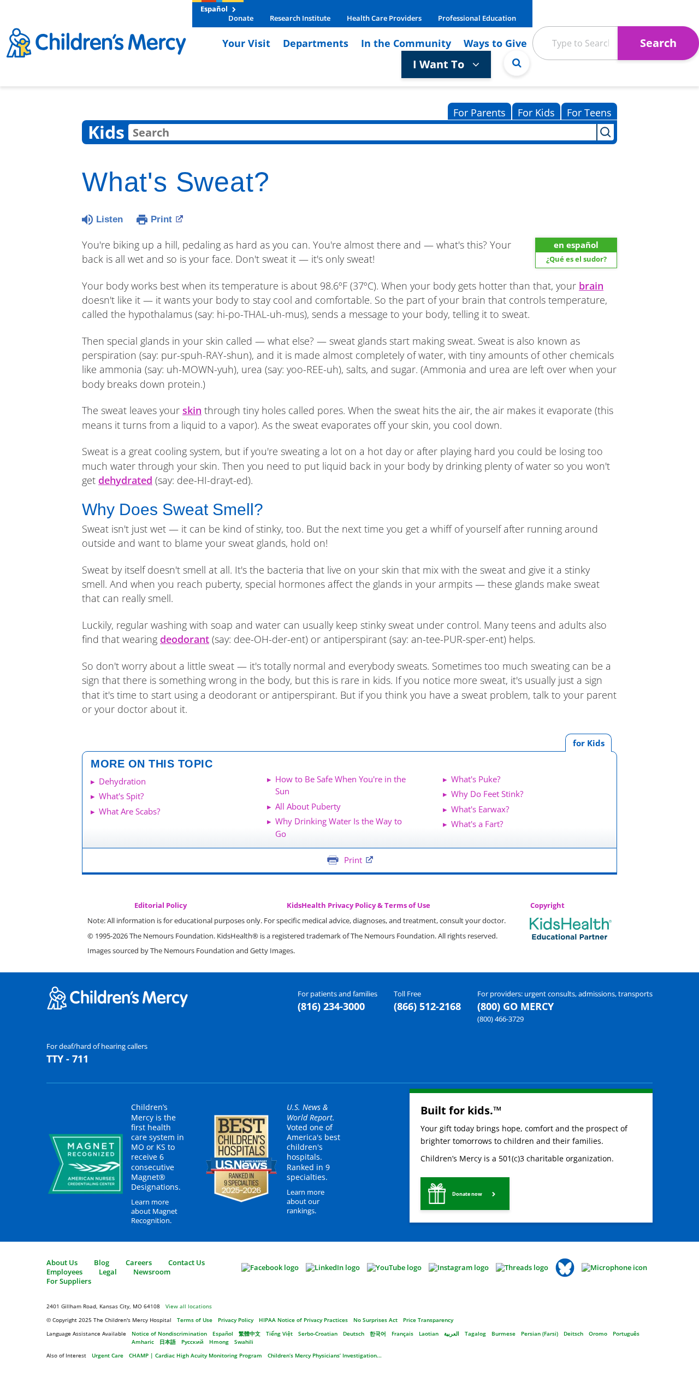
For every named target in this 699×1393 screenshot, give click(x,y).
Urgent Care (107, 1355)
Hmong (219, 1341)
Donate (240, 18)
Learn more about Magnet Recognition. (154, 1211)
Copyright (547, 905)
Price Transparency (428, 1320)
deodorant (184, 639)
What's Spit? (121, 795)
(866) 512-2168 (427, 1006)
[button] (465, 1193)
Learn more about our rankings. (305, 1201)
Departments (315, 43)
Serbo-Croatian (317, 1333)
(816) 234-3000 (331, 1006)
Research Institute (300, 18)
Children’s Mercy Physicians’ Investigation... (325, 1355)
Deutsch (353, 1333)
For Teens (589, 112)
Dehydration (122, 781)
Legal (108, 1272)
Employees (64, 1272)
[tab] (588, 743)
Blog (101, 1262)
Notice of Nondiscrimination (169, 1333)
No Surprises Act (375, 1320)
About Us (62, 1262)
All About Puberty (308, 806)
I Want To (440, 64)
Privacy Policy (235, 1320)
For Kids (536, 112)
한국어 (378, 1333)
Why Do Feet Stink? (487, 793)
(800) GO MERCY (515, 1006)
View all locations (188, 1306)
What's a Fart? (477, 823)
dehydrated (125, 480)
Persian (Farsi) (539, 1333)
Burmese (503, 1333)
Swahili (243, 1341)
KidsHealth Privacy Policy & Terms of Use (358, 905)
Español (214, 9)
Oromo (598, 1333)
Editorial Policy (160, 905)
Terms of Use (194, 1320)
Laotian (429, 1333)
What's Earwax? (480, 809)
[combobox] (362, 132)
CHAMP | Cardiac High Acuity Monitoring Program (195, 1355)
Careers (139, 1262)
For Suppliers (68, 1281)
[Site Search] (516, 63)
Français (402, 1333)
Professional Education (477, 18)
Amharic (143, 1341)
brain (591, 285)
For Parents (479, 112)
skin (192, 410)
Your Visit (246, 43)
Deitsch (573, 1333)
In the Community (406, 43)
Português (626, 1333)
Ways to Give (495, 43)
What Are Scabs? (129, 811)
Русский (192, 1341)
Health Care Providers (384, 18)
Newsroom (151, 1272)
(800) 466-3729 (500, 1019)
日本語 (167, 1341)
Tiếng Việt (279, 1333)
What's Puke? (475, 779)
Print (161, 219)
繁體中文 (249, 1333)
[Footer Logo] (117, 997)
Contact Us (186, 1262)
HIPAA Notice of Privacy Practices (303, 1320)
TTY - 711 (67, 1058)
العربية (451, 1333)
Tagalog (475, 1333)
